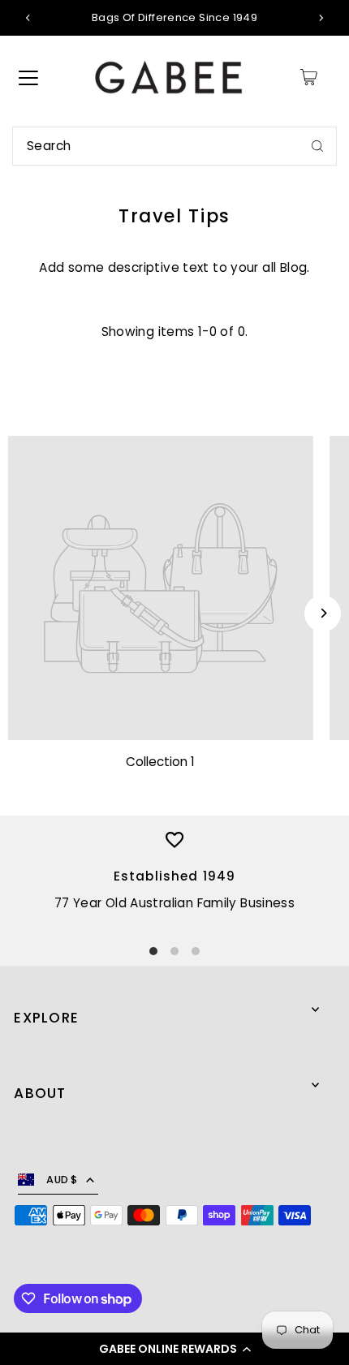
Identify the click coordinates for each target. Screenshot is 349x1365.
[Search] (317, 146)
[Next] (320, 18)
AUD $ (62, 1179)
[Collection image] (160, 588)
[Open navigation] (28, 77)
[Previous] (28, 18)
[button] (174, 1349)
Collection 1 (160, 761)
